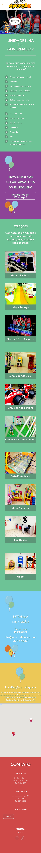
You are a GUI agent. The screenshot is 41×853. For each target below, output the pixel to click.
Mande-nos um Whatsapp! (20, 196)
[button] (13, 734)
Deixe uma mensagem (20, 630)
